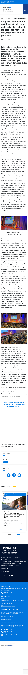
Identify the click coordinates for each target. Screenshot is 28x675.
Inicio (2, 18)
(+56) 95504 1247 (7, 631)
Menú (25, 10)
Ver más (21, 529)
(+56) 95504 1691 (7, 629)
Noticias (8, 18)
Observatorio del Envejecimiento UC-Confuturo (13, 494)
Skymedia (12, 643)
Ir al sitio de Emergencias (9, 606)
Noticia (5, 461)
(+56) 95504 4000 (7, 592)
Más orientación (7, 619)
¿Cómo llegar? (4, 568)
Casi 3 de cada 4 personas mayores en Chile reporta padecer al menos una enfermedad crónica (14, 515)
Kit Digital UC (10, 645)
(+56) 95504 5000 (7, 603)
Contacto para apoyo (8, 616)
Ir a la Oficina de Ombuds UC (10, 634)
